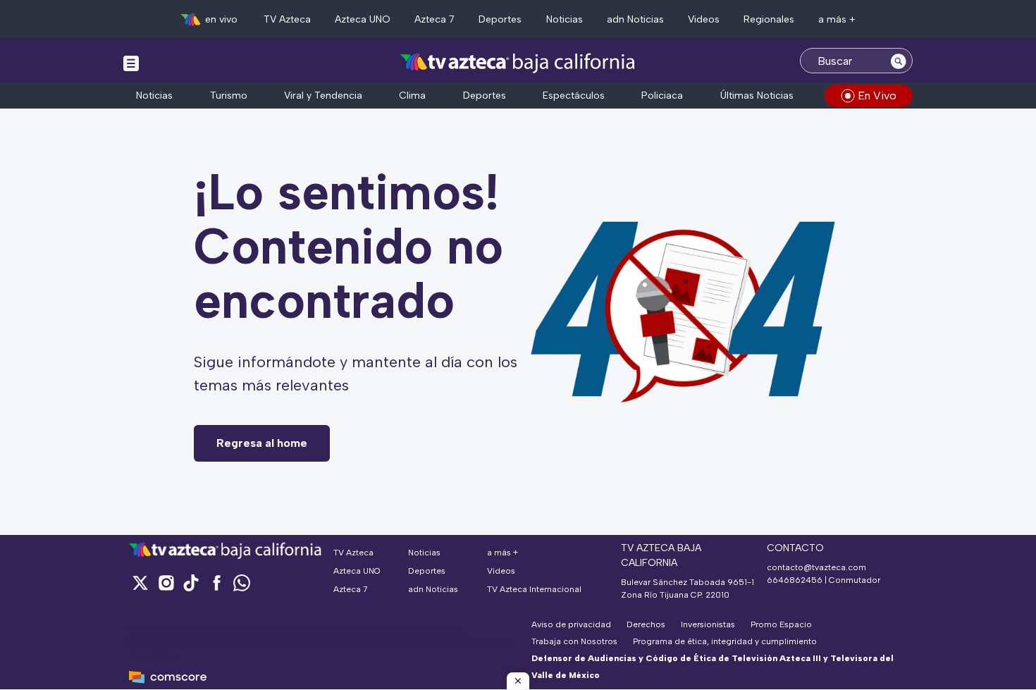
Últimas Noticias (757, 95)
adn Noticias (635, 19)
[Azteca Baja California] (518, 62)
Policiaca (662, 95)
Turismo (228, 95)
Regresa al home (261, 443)
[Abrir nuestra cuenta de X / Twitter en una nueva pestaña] (140, 582)
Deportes (500, 19)
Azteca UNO (362, 19)
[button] (518, 680)
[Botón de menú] (131, 62)
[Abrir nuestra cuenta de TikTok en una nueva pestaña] (191, 582)
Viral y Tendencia (323, 95)
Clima (412, 95)
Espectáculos (574, 95)
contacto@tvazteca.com (816, 567)
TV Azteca (287, 19)
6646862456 (794, 580)
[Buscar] (898, 60)
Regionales (769, 19)
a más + (837, 19)
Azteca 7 (434, 19)
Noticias (564, 19)
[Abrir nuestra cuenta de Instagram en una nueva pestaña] (165, 582)
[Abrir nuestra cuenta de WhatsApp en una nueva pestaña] (241, 582)
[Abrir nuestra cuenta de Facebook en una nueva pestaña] (216, 582)
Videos (704, 19)
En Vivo (877, 95)
